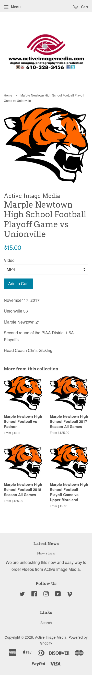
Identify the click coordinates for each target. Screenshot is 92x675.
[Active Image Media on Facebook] (34, 594)
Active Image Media (50, 637)
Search (46, 622)
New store (46, 553)
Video (9, 260)
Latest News (46, 543)
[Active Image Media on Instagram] (46, 594)
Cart (84, 6)
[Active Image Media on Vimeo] (70, 594)
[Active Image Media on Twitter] (22, 594)
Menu (15, 6)
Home (8, 95)
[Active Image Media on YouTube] (58, 594)
